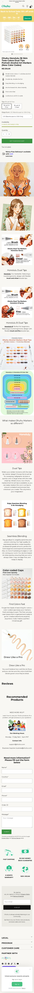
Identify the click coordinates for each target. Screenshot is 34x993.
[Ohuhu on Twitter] (15, 964)
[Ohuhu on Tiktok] (12, 964)
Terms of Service (16, 838)
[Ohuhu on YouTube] (18, 964)
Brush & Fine (6, 106)
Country (5, 777)
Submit (6, 831)
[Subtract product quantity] (3, 134)
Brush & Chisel (17, 106)
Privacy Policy (5, 838)
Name (4, 767)
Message (5, 814)
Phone (4, 796)
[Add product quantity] (9, 134)
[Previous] (3, 1)
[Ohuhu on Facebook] (3, 964)
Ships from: (16, 112)
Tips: (8, 102)
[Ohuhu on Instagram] (6, 964)
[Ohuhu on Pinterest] (9, 964)
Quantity (5, 130)
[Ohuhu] (6, 6)
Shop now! (28, 18)
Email (4, 786)
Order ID (5, 805)
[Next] (31, 1)
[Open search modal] (23, 6)
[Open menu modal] (27, 6)
